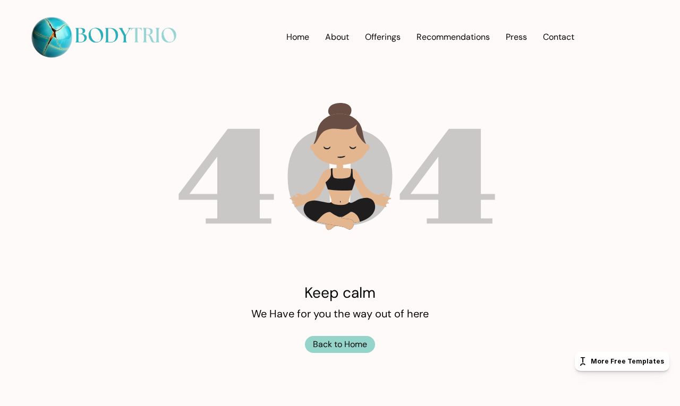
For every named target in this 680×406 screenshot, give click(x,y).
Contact (558, 36)
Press (516, 36)
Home (297, 36)
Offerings (383, 36)
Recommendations (453, 36)
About (337, 36)
